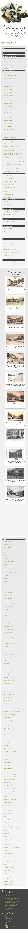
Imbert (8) (6, 706)
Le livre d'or (9, 917)
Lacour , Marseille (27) (9, 737)
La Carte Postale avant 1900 (10, 61)
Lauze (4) (6, 748)
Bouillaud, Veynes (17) (9, 604)
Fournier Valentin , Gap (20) (10, 672)
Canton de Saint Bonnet (9, 95)
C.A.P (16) (6, 609)
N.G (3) (5, 808)
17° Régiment (7, 241)
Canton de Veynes (8, 109)
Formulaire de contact (11, 915)
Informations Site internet (10, 897)
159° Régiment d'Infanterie (10, 249)
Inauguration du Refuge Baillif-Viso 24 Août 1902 (13, 142)
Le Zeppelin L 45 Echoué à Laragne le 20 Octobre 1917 (13, 165)
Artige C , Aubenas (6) (9, 561)
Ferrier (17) (6, 666)
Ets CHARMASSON (8, 176)
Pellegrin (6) (6, 822)
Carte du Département (9, 236)
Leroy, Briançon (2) (8, 754)
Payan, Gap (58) (7, 819)
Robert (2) (6, 842)
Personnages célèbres (10, 905)
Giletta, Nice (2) (7, 689)
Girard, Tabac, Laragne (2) (10, 694)
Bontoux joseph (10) (8, 598)
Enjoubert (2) (7, 652)
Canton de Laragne (8, 83)
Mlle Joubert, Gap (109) (9, 785)
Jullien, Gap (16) (7, 728)
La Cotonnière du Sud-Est (9, 184)
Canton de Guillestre (8, 117)
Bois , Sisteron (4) (8, 592)
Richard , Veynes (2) (8, 839)
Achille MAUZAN (7, 214)
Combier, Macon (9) (8, 629)
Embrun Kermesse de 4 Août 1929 (11, 168)
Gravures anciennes (9, 908)
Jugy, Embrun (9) (7, 723)
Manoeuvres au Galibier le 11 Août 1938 (13, 171)
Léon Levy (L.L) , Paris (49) (10, 751)
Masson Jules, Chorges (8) (10, 771)
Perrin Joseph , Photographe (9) (11, 827)
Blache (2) (6, 587)
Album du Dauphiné (8, 228)
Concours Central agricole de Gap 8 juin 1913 (14, 161)
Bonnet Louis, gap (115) (9, 595)
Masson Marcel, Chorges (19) (10, 774)
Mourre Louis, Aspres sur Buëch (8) (12, 805)
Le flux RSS (12, 926)
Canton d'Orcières (8, 120)
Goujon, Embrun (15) (8, 700)
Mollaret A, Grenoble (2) (9, 791)
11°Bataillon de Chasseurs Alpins (11, 252)
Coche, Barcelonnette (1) (9, 626)
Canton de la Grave (8, 134)
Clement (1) (6, 621)
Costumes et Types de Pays (11, 904)
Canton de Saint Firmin (9, 100)
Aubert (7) (6, 570)
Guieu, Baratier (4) (8, 703)
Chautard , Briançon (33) (9, 618)
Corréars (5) (6, 635)
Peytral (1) (6, 830)
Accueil (2, 41)
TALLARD (6, 234)
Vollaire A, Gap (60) (8, 878)
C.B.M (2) (6, 612)
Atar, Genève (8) (7, 564)
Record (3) (6, 836)
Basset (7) (6, 578)
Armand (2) (6, 558)
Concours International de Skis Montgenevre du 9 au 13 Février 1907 (14, 149)
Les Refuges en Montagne (10, 224)
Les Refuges (7, 907)
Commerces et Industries (10, 902)
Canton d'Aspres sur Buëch (10, 75)
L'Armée (6, 909)
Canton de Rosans (8, 92)
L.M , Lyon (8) (7, 731)
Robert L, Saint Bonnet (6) (9, 844)
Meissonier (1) (7, 782)
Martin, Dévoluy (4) (8, 768)
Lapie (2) (6, 745)
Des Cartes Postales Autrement (12, 898)
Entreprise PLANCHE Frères (10, 181)
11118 (14, 261)
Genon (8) (6, 686)
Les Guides (6, 207)
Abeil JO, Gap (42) (8, 541)
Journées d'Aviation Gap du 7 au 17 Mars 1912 (13, 158)
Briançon (15, 42)
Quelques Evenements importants (12, 901)
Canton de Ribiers (8, 89)
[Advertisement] (14, 520)
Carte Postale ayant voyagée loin (11, 64)
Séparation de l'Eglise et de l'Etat (11, 146)
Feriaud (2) (6, 663)
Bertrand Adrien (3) (8, 584)
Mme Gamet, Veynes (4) (9, 788)
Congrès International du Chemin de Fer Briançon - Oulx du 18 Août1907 (13, 153)
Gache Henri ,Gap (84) (9, 677)
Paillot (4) (6, 816)
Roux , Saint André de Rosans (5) (11, 856)
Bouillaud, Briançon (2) (9, 601)
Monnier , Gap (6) (8, 793)
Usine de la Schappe (8, 194)
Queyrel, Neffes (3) (8, 833)
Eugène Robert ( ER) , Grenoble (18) (12, 655)
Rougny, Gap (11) (8, 853)
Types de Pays (7, 204)
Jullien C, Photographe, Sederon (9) (12, 725)
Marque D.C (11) (7, 762)
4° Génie (6, 258)
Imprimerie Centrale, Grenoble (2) (11, 708)
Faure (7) (6, 660)
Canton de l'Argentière (9, 129)
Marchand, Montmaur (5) (9, 757)
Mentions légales (8, 918)
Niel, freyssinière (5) (8, 810)
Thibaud (5, 864)
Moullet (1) (6, 796)
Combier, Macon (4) (8, 632)
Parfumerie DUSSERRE (9, 178)
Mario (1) (6, 759)
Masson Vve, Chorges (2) (9, 776)
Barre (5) (6, 575)
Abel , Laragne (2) (8, 544)
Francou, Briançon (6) (9, 674)
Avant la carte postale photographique (12, 58)
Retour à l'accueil (7, 50)
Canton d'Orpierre (8, 86)
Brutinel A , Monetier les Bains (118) (12, 606)
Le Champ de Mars (6, 43)
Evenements (7, 895)
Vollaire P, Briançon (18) (9, 884)
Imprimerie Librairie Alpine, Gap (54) (12, 711)
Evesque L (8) (7, 657)
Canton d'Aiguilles (8, 126)
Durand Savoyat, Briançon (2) (10, 643)
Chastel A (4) (7, 615)
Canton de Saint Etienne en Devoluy (12, 98)
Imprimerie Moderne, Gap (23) (10, 714)
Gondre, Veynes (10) (8, 697)
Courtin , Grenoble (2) (9, 638)
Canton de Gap (7, 72)
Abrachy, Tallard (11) (8, 547)
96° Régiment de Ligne (9, 244)
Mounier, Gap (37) (8, 802)
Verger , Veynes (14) (8, 870)
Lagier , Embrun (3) (8, 740)
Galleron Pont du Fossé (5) (10, 680)
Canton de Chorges (8, 112)
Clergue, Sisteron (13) (9, 623)
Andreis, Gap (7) (7, 555)
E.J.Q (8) (6, 646)
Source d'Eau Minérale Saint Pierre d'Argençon (11, 190)
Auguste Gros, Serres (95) (10, 572)
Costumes (6, 201)
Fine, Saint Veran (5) (8, 669)
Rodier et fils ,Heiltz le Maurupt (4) (11, 847)
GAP (5, 231)
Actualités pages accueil (10, 894)
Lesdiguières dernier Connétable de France (13, 211)
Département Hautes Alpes (12, 41)
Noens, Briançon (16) (8, 813)
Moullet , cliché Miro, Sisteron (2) (11, 799)
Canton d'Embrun (8, 115)
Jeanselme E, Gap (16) (9, 720)
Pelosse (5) (6, 825)
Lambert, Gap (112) (8, 742)
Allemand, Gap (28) (8, 553)
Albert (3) (6, 550)
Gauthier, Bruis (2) (8, 683)
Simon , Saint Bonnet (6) (9, 861)
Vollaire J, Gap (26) (8, 881)
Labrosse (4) (6, 734)
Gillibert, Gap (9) (7, 691)
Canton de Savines (8, 123)
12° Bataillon (6, 255)
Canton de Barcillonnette (9, 78)
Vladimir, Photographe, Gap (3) (11, 876)
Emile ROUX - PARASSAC (9, 217)
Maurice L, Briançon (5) (9, 779)
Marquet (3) (6, 765)
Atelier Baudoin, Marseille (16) (10, 567)
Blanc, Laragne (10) (8, 589)
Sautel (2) (6, 859)
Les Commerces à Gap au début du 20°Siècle (12, 67)
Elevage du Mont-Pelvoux (9, 187)
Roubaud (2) (6, 850)
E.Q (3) (5, 649)
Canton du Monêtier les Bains (10, 137)
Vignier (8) (6, 873)
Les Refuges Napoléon (9, 221)
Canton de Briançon (6, 42)
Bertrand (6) (6, 581)
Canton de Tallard (8, 106)
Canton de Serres (8, 103)
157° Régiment (7, 246)
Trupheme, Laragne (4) (9, 867)
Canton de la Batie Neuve (9, 81)
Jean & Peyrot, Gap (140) (9, 717)
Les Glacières (7, 197)
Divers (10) (6, 640)
